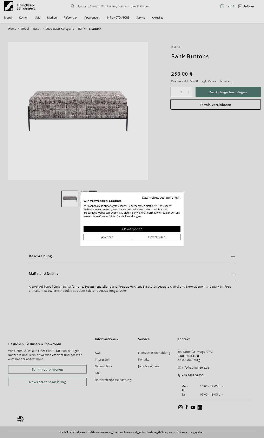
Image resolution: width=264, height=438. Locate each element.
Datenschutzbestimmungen (161, 197)
